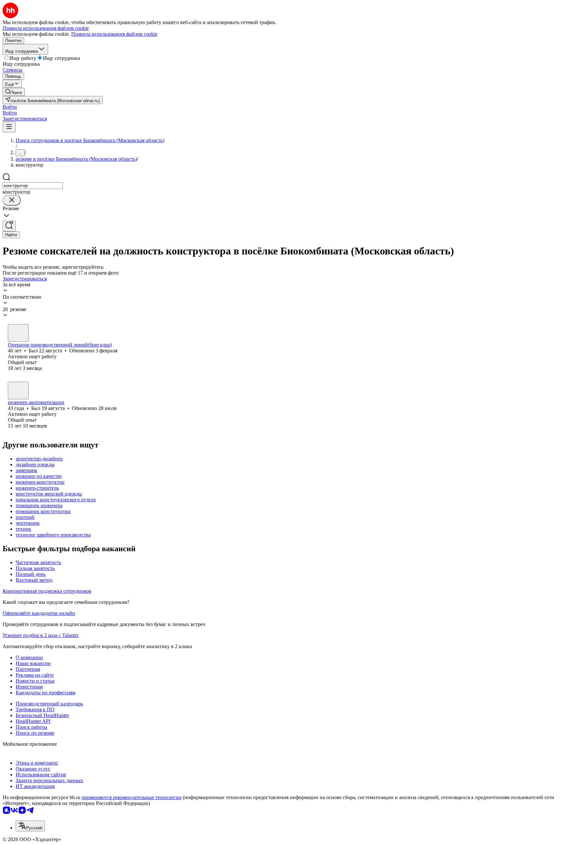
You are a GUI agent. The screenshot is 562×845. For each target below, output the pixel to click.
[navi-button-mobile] (9, 127)
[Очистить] (12, 200)
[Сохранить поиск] (9, 226)
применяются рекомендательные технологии (131, 797)
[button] (10, 107)
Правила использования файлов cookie (114, 34)
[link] (14, 92)
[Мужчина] (18, 333)
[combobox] (33, 185)
